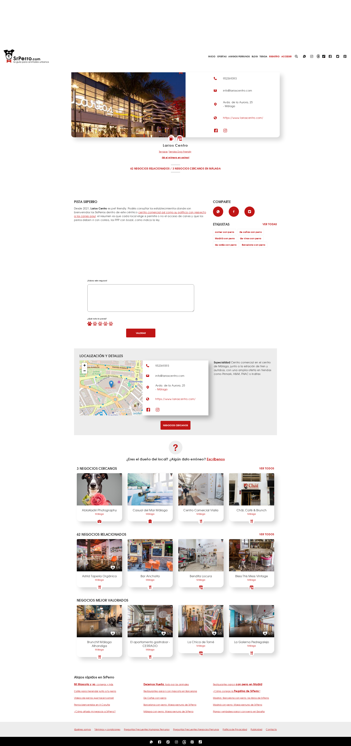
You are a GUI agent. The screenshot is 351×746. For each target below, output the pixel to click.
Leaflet (137, 413)
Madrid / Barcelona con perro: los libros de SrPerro (241, 698)
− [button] (84, 371)
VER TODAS (270, 224)
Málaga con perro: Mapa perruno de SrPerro (168, 711)
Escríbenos (216, 459)
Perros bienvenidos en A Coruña (92, 704)
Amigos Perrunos (239, 56)
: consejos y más (93, 684)
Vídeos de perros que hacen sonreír (94, 698)
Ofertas (222, 56)
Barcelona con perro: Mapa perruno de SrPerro (170, 704)
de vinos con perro (250, 238)
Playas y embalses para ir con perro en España (239, 711)
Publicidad (256, 729)
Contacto (271, 729)
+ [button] (84, 365)
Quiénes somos (82, 729)
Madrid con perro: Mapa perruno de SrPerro (237, 704)
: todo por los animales (166, 684)
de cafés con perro (226, 244)
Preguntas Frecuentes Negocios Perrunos (196, 729)
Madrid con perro (225, 238)
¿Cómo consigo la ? (236, 691)
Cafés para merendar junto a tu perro (95, 691)
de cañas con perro (250, 232)
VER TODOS (266, 468)
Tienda (263, 56)
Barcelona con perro (253, 244)
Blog (255, 56)
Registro (274, 56)
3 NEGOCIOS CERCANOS (188, 168)
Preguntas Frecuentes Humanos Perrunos (146, 729)
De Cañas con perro (155, 698)
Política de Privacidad (235, 729)
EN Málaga (213, 168)
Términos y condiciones (107, 729)
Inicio (211, 56)
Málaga (162, 389)
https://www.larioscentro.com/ (243, 118)
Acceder (286, 56)
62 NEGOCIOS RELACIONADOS (149, 168)
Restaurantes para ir (237, 684)
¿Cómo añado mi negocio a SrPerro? (95, 711)
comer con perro (224, 232)
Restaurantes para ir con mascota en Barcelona (170, 691)
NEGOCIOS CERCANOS (175, 425)
